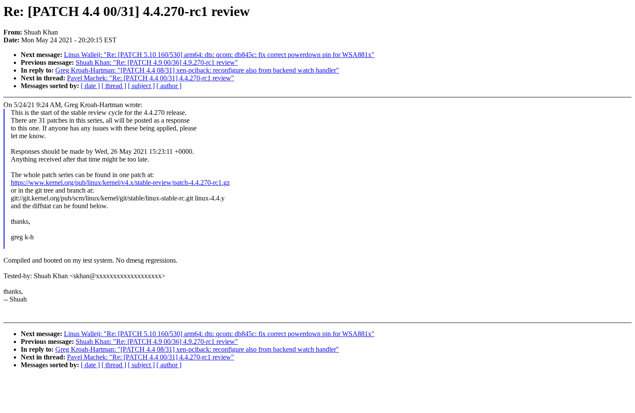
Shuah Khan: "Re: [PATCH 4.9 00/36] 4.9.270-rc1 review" (157, 62)
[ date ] (90, 85)
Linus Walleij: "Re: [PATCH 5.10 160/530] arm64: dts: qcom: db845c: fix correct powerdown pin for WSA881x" (219, 54)
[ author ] (168, 85)
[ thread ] (114, 85)
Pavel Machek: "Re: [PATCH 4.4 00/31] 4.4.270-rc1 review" (150, 78)
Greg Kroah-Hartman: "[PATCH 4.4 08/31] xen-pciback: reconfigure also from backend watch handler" (197, 70)
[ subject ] (141, 85)
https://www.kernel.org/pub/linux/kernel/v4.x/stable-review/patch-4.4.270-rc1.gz (120, 182)
